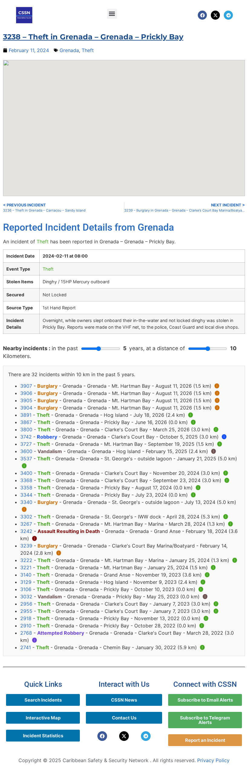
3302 (26, 517)
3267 (26, 524)
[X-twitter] (215, 15)
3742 (26, 437)
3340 (26, 502)
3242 (26, 531)
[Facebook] (202, 15)
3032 (26, 597)
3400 (26, 473)
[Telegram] (228, 15)
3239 (26, 546)
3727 (26, 444)
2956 (26, 604)
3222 (26, 560)
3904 (26, 408)
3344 (26, 495)
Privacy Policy (213, 760)
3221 (25, 567)
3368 (26, 480)
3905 (26, 400)
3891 (25, 415)
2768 (26, 633)
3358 (26, 488)
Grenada (69, 50)
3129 (25, 582)
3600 (26, 451)
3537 (26, 459)
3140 (25, 575)
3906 (26, 393)
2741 (25, 647)
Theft (88, 50)
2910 (25, 626)
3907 (26, 386)
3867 (26, 422)
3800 (26, 429)
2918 (25, 618)
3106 (25, 589)
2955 (26, 611)
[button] (112, 14)
